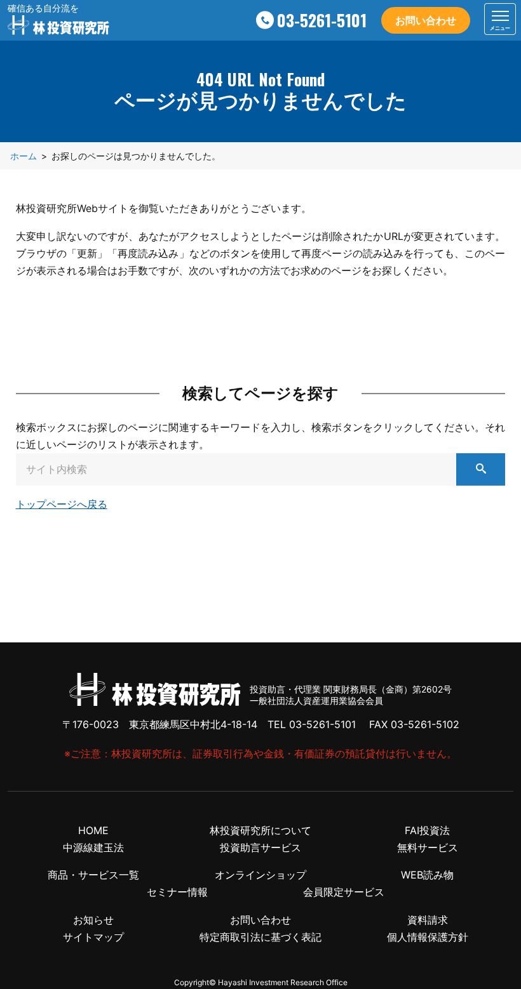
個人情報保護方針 (427, 937)
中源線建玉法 (93, 847)
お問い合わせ (425, 20)
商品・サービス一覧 (93, 874)
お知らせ (93, 919)
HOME (93, 830)
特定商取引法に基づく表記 (260, 937)
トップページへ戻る (61, 504)
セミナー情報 (177, 892)
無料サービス (427, 847)
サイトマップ (93, 937)
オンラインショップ (260, 874)
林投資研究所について (260, 830)
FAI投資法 (427, 830)
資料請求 (427, 919)
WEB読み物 (427, 874)
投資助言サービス (260, 847)
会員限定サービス (343, 892)
